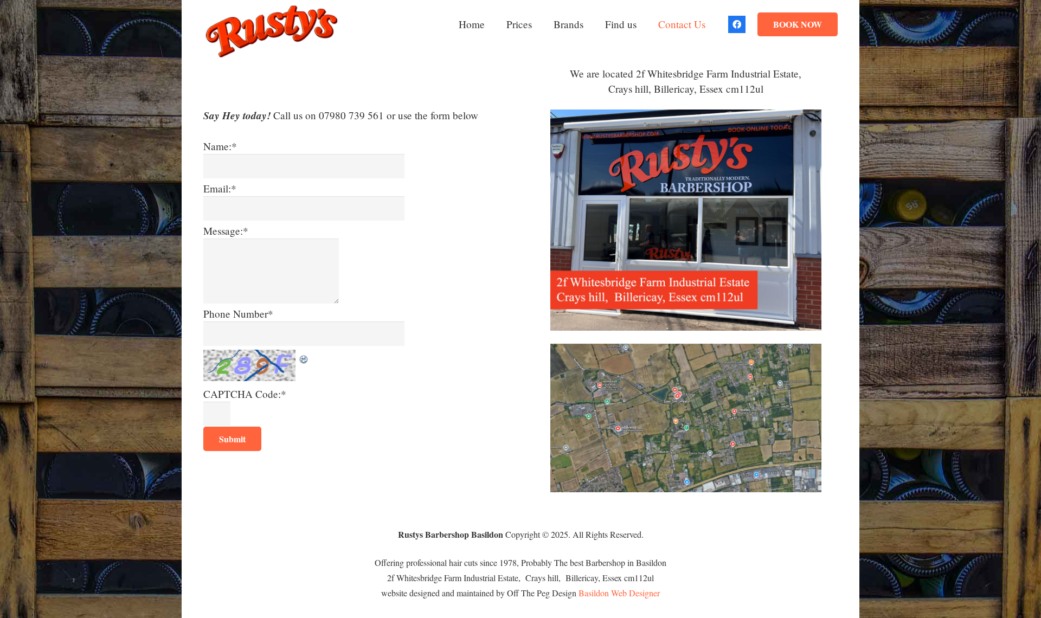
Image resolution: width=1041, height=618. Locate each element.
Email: (219, 188)
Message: (225, 230)
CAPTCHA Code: (244, 394)
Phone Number (238, 313)
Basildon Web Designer (619, 592)
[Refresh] (304, 357)
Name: (220, 146)
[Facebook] (737, 24)
